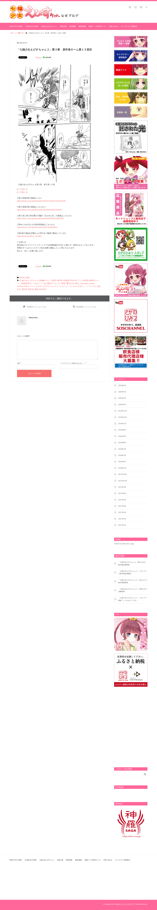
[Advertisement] (130, 723)
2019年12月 (122, 411)
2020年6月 (122, 385)
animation (84, 283)
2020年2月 (122, 404)
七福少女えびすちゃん (49, 26)
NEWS (22, 278)
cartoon (20, 286)
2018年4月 (122, 449)
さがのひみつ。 (79, 286)
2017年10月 (122, 481)
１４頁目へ (22, 189)
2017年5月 (122, 500)
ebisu (26, 286)
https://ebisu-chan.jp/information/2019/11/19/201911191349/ (41, 201)
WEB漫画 (72, 26)
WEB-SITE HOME (16, 26)
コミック (68, 286)
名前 (18, 363)
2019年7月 (122, 423)
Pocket (38, 58)
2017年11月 (122, 474)
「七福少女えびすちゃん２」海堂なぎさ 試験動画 (132, 590)
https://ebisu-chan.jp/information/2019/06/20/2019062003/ (40, 219)
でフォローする (36, 306)
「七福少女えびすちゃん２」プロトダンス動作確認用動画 (132, 572)
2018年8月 (122, 442)
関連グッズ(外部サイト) (97, 26)
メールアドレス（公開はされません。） (72, 363)
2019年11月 (122, 417)
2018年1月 (122, 468)
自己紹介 (42, 289)
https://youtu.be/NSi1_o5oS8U (29, 236)
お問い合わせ (113, 26)
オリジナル (58, 286)
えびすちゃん (47, 286)
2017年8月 (122, 493)
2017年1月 (122, 525)
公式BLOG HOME (31, 26)
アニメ (32, 286)
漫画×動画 (82, 26)
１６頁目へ (22, 192)
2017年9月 (122, 487)
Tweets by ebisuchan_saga (124, 544)
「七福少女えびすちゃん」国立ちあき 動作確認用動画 (132, 563)
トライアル (91, 286)
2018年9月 (122, 436)
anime (91, 283)
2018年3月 (122, 455)
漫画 (27, 278)
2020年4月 (122, 398)
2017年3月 (122, 512)
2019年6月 (122, 430)
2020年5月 (122, 392)
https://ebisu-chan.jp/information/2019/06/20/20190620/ (39, 210)
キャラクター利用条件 (129, 26)
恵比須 (31, 289)
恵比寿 (24, 289)
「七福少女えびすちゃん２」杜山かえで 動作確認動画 (132, 581)
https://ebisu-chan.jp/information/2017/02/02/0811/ (37, 227)
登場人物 (63, 26)
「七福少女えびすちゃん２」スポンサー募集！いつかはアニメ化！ (132, 599)
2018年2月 (122, 462)
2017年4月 (122, 506)
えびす (38, 286)
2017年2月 (122, 519)
